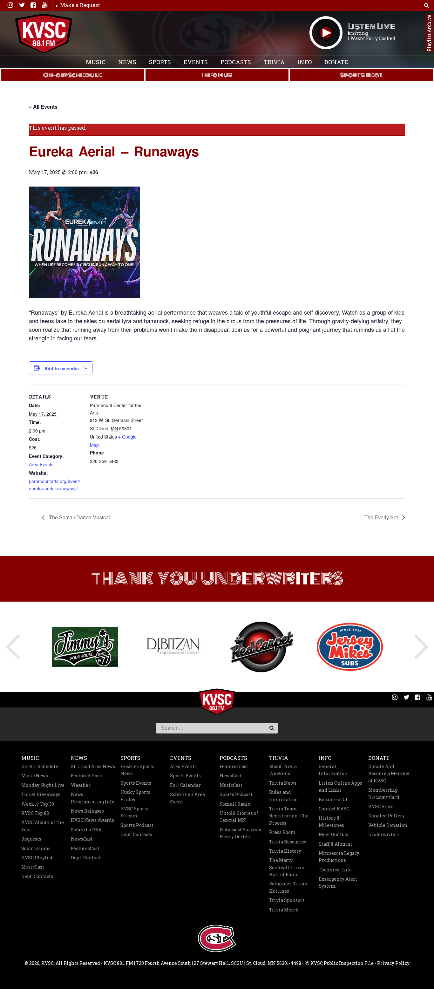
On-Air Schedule (39, 766)
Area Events (41, 464)
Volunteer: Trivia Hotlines (288, 887)
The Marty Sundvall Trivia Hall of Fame (286, 867)
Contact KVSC (334, 809)
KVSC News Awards (92, 820)
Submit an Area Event (187, 797)
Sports (160, 62)
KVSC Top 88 (35, 813)
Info (304, 62)
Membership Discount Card (383, 793)
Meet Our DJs (333, 834)
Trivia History (285, 851)
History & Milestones (331, 821)
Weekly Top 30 (37, 804)
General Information (333, 769)
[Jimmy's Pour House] (85, 647)
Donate (336, 62)
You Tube (44, 5)
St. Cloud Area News (93, 766)
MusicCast (32, 867)
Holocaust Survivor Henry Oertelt (241, 833)
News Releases (87, 811)
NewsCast (82, 839)
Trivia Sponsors (287, 900)
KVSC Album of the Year (42, 825)
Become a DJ (333, 799)
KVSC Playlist (37, 858)
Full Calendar (185, 785)
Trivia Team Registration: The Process (289, 816)
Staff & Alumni (335, 844)
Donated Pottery (386, 816)
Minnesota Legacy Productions (339, 856)
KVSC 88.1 (43, 33)
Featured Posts (87, 776)
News (127, 62)
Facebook (33, 5)
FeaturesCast (85, 848)
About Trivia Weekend (283, 769)
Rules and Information (283, 795)
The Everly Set (381, 517)
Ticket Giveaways (40, 794)
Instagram (10, 5)
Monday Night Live (42, 785)
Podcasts (235, 62)
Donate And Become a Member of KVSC (389, 773)
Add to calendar (61, 368)
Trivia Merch (284, 910)
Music (95, 62)
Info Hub (217, 75)
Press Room (282, 832)
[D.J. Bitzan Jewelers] (173, 647)
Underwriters (384, 834)
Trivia (274, 62)
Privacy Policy (393, 963)
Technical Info (335, 870)
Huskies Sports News (137, 769)
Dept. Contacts (37, 876)
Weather (81, 785)
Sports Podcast (136, 825)
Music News (34, 776)
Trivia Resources (287, 842)
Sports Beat (361, 75)
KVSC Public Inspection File (341, 963)
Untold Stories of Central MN (239, 816)
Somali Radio (235, 804)
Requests (31, 839)
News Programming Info (92, 797)
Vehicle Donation (387, 825)
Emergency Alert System (338, 882)
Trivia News (282, 783)
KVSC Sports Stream (134, 812)
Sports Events (135, 783)
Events (196, 62)
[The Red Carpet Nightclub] (261, 647)
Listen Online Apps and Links (340, 786)
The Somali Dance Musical (79, 517)
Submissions (36, 848)
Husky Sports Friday (135, 795)
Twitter (22, 5)
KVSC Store (381, 806)
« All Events (43, 106)
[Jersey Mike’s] (350, 647)
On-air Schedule (72, 75)
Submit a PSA (86, 830)
